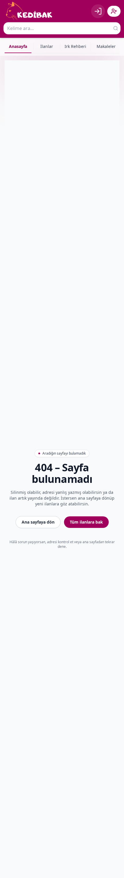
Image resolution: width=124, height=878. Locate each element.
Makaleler (106, 46)
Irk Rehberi (75, 46)
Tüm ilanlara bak (86, 522)
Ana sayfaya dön (38, 522)
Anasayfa (18, 46)
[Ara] (115, 28)
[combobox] (62, 28)
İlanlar (46, 46)
